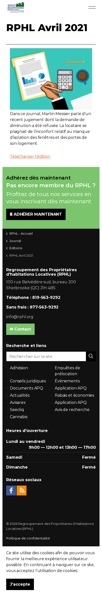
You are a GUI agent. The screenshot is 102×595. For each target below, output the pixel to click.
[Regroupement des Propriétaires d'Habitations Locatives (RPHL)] (15, 7)
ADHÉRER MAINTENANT (38, 214)
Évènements (67, 381)
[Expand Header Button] (92, 7)
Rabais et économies (74, 395)
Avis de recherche (72, 409)
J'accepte (20, 584)
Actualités (19, 395)
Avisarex (18, 402)
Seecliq (17, 409)
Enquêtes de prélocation (67, 371)
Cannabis (18, 416)
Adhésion (19, 368)
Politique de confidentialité (28, 538)
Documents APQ (26, 388)
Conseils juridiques (28, 381)
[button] (91, 356)
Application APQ (71, 388)
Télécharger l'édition (30, 156)
